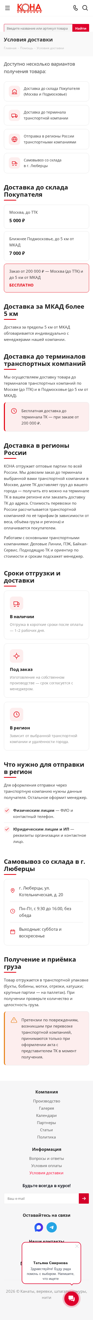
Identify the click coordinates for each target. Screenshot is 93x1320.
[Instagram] (39, 1227)
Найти (80, 28)
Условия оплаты (46, 1165)
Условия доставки (46, 1172)
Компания (46, 1092)
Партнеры (46, 1122)
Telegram (52, 1227)
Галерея (46, 1108)
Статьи (46, 1129)
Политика (46, 1137)
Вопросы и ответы (46, 1158)
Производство (46, 1100)
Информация (46, 1149)
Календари (46, 1115)
